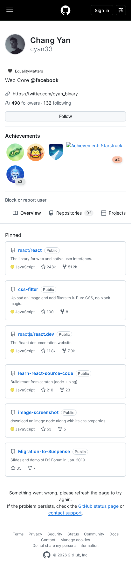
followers (26, 103)
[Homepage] (65, 10)
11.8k (51, 350)
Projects (117, 213)
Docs (114, 534)
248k (51, 267)
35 (18, 468)
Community (94, 534)
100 (50, 311)
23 (67, 390)
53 (49, 429)
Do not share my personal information (65, 545)
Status (73, 534)
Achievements (22, 136)
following (57, 103)
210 (49, 390)
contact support (65, 512)
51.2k (72, 267)
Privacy (35, 534)
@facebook (45, 80)
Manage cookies (75, 539)
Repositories (73, 213)
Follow (65, 116)
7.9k (71, 350)
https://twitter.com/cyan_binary (45, 93)
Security (54, 534)
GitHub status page (98, 506)
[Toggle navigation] (10, 10)
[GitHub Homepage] (47, 555)
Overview (30, 213)
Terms (18, 534)
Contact (48, 539)
